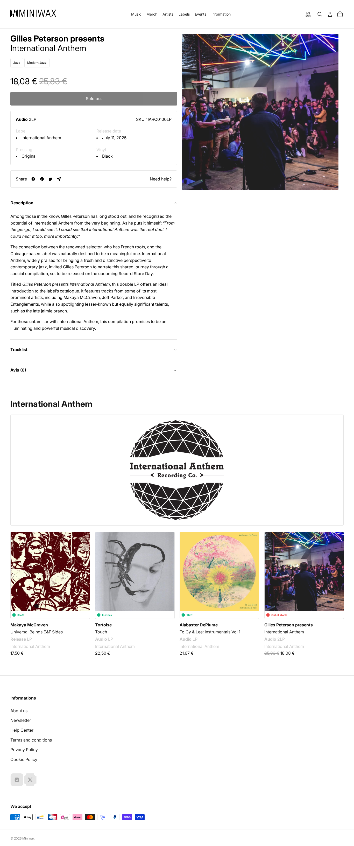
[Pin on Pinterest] (42, 179)
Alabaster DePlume (199, 624)
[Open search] (319, 14)
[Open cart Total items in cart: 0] (340, 14)
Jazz (16, 63)
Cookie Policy (23, 759)
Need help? (161, 178)
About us (18, 710)
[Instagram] (16, 779)
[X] (30, 779)
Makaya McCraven (29, 624)
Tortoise (103, 624)
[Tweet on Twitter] (50, 179)
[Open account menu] (330, 14)
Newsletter (20, 720)
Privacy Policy (24, 749)
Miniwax (28, 838)
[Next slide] (336, 571)
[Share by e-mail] (59, 179)
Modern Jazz (37, 63)
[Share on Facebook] (33, 179)
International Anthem (41, 137)
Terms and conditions (31, 740)
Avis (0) (18, 370)
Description (21, 202)
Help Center (21, 730)
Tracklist (18, 349)
